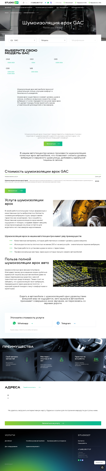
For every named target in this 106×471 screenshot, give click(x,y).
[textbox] (22, 40)
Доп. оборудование (62, 7)
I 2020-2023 (11, 62)
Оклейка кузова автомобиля (23, 7)
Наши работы (82, 443)
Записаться (51, 144)
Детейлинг (8, 7)
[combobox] (22, 40)
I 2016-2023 (10, 72)
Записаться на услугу (51, 423)
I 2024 (33, 62)
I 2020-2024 (59, 62)
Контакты (81, 441)
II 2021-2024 (11, 73)
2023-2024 (34, 72)
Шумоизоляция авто (78, 7)
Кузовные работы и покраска (44, 7)
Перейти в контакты (29, 387)
